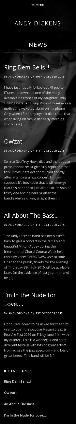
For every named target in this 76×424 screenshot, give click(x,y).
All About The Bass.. (30, 215)
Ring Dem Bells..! (26, 67)
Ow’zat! (14, 141)
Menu (40, 5)
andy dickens (38, 23)
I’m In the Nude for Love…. (25, 415)
